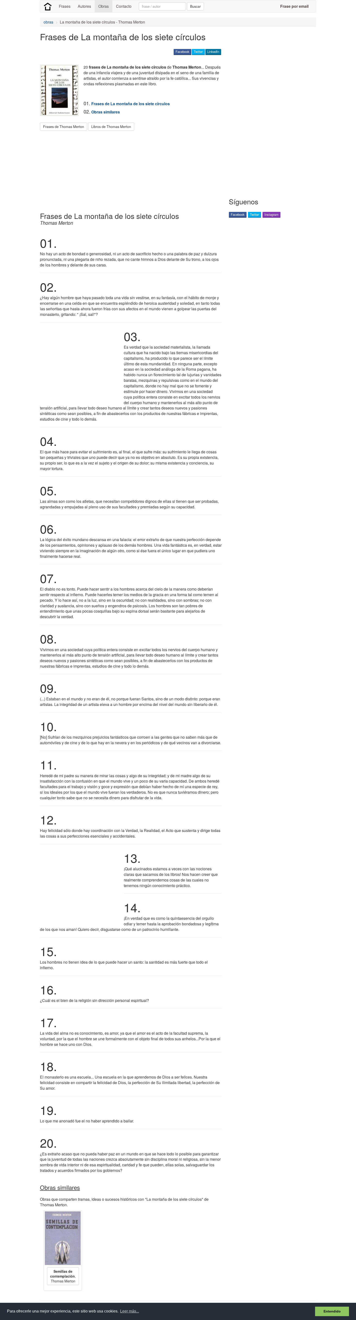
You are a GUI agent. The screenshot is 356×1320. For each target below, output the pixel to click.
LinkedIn (213, 51)
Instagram (271, 214)
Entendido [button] (332, 1311)
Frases (64, 6)
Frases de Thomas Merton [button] (63, 126)
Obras (103, 6)
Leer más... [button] (129, 1311)
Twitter (198, 51)
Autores (84, 6)
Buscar (195, 6)
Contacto (124, 6)
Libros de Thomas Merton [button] (111, 126)
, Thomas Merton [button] (63, 1276)
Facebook (182, 51)
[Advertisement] (128, 169)
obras (48, 22)
